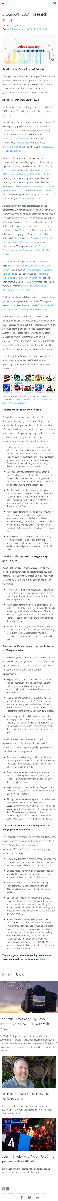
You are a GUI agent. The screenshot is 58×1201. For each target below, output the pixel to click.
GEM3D (31, 217)
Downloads (11, 1193)
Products (4, 1193)
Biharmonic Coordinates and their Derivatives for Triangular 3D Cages (26, 250)
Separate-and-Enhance (13, 146)
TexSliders (44, 130)
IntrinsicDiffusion (11, 138)
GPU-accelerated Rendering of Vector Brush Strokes (26, 174)
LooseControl (22, 142)
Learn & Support (21, 1193)
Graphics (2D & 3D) (39, 29)
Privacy (38, 1193)
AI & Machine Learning (18, 29)
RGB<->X (23, 138)
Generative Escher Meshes (27, 198)
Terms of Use (31, 1193)
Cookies (43, 1193)
